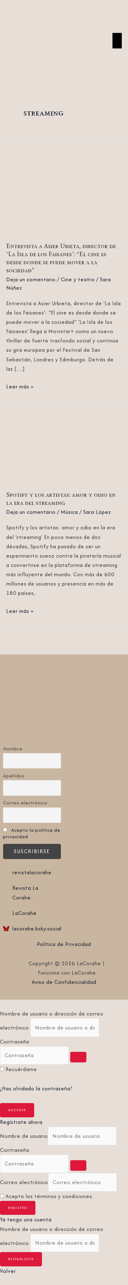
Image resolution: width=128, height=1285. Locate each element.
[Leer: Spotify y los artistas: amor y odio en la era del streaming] (64, 451)
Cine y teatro (78, 279)
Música (69, 512)
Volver (8, 1271)
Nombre (12, 748)
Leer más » (20, 386)
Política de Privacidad (64, 944)
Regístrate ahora (21, 1122)
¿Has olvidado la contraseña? (36, 1088)
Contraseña (14, 1041)
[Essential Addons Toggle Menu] (117, 40)
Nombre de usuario (24, 1136)
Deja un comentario (31, 279)
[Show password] (78, 1057)
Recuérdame (21, 1069)
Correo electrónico (25, 802)
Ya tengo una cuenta (26, 1219)
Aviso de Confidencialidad (64, 982)
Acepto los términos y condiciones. (49, 1196)
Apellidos (14, 775)
